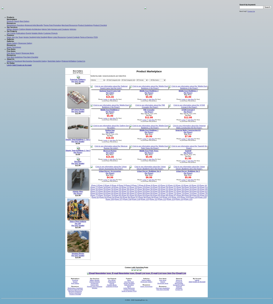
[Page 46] (203, 189)
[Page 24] (149, 187)
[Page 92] (95, 197)
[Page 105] (202, 197)
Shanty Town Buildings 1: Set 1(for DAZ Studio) (78, 141)
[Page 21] (125, 187)
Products (10, 21)
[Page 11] (164, 185)
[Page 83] (141, 195)
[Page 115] (188, 199)
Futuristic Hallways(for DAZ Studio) (78, 81)
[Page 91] (203, 195)
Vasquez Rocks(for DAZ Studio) (77, 255)
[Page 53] (141, 191)
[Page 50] (117, 191)
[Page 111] (154, 199)
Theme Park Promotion (52, 25)
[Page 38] (141, 189)
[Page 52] (133, 191)
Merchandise (27, 61)
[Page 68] (141, 193)
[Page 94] (111, 197)
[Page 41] (164, 189)
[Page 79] (110, 195)
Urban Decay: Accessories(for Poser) (110, 172)
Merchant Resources (70, 25)
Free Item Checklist (30, 57)
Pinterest (65, 61)
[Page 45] (196, 189)
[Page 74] (188, 193)
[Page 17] (94, 187)
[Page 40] (157, 189)
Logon (105, 99)
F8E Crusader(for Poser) (149, 111)
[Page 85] (157, 195)
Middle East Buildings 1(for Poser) (149, 131)
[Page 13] (179, 185)
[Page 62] (94, 193)
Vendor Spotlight (29, 37)
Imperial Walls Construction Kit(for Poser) (188, 131)
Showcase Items (27, 53)
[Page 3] (108, 185)
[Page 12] (172, 185)
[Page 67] (133, 193)
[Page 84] (149, 195)
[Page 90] (196, 195)
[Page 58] (180, 191)
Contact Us (251, 11)
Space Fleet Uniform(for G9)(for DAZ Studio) (78, 224)
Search (17, 21)
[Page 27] (172, 187)
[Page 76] (203, 193)
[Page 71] (164, 193)
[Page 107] (118, 199)
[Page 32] (94, 189)
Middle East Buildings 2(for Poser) (110, 111)
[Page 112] (162, 199)
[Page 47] (94, 191)
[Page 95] (118, 197)
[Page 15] (195, 185)
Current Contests (73, 37)
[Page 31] (203, 187)
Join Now (113, 99)
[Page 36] (125, 189)
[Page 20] (117, 187)
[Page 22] (133, 187)
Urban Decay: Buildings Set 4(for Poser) (149, 172)
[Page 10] (156, 185)
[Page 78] (102, 195)
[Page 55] (157, 191)
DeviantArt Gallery (40, 61)
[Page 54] (149, 191)
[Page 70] (157, 193)
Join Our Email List (176, 273)
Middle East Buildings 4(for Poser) (149, 92)
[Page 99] (150, 197)
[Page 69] (149, 193)
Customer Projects (50, 33)
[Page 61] (203, 191)
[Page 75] (196, 193)
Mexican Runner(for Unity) (110, 152)
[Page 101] (167, 197)
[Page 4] (115, 185)
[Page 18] (102, 187)
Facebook (18, 61)
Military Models (12, 29)
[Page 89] (188, 195)
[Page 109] (136, 199)
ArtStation (72, 61)
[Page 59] (188, 191)
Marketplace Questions (16, 25)
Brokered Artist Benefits (34, 25)
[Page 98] (142, 197)
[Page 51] (125, 191)
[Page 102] (176, 197)
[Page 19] (110, 187)
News (9, 37)
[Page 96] (126, 197)
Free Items (11, 53)
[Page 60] (196, 191)
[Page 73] (180, 193)
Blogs (50, 37)
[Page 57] (172, 191)
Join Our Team (17, 37)
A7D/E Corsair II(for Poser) (188, 111)
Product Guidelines (85, 25)
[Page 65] (117, 193)
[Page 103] (185, 197)
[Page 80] (117, 195)
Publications (20, 33)
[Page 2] (101, 185)
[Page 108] (127, 199)
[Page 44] (188, 189)
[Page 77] (94, 195)
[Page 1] (94, 185)
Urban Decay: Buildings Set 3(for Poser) (188, 172)
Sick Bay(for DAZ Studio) (77, 163)
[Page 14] (187, 185)
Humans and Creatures (60, 29)
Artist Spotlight (41, 37)
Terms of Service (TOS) (89, 37)
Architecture (36, 29)
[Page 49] (110, 191)
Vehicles (73, 29)
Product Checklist (100, 25)
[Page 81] (125, 195)
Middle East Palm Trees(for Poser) (148, 152)
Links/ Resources (59, 37)
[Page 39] (149, 189)
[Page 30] (196, 187)
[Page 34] (110, 189)
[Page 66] (125, 193)
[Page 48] (102, 191)
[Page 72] (172, 193)
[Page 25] (157, 187)
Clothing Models (25, 29)
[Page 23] (141, 187)
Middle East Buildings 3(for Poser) (188, 92)
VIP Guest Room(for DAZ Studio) (77, 111)
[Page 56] (164, 191)
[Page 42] (172, 189)
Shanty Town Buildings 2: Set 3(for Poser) (78, 152)
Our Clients (11, 33)
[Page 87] (172, 195)
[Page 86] (164, 195)
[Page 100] (158, 197)
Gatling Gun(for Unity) (110, 131)
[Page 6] (128, 185)
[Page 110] (145, 199)
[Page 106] (110, 199)
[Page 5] (122, 185)
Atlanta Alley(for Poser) (78, 193)
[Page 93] (103, 197)
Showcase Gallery (25, 43)
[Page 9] (149, 185)
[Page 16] (203, 185)
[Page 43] (180, 189)
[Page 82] (133, 195)
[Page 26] (164, 187)
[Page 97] (134, 197)
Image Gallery (12, 43)
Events (28, 33)
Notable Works (37, 33)
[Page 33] (102, 189)
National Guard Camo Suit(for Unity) (110, 92)
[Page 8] (142, 185)
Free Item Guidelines (15, 57)
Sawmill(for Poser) (188, 152)
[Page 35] (117, 189)
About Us (10, 61)
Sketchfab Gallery (54, 61)
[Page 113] (171, 199)
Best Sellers (24, 21)
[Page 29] (188, 187)
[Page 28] (180, 187)
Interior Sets (46, 29)
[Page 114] (179, 199)
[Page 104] (193, 197)
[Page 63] (102, 193)
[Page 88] (180, 195)
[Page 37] (133, 189)
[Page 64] (110, 193)
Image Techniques (14, 47)
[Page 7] (135, 185)
